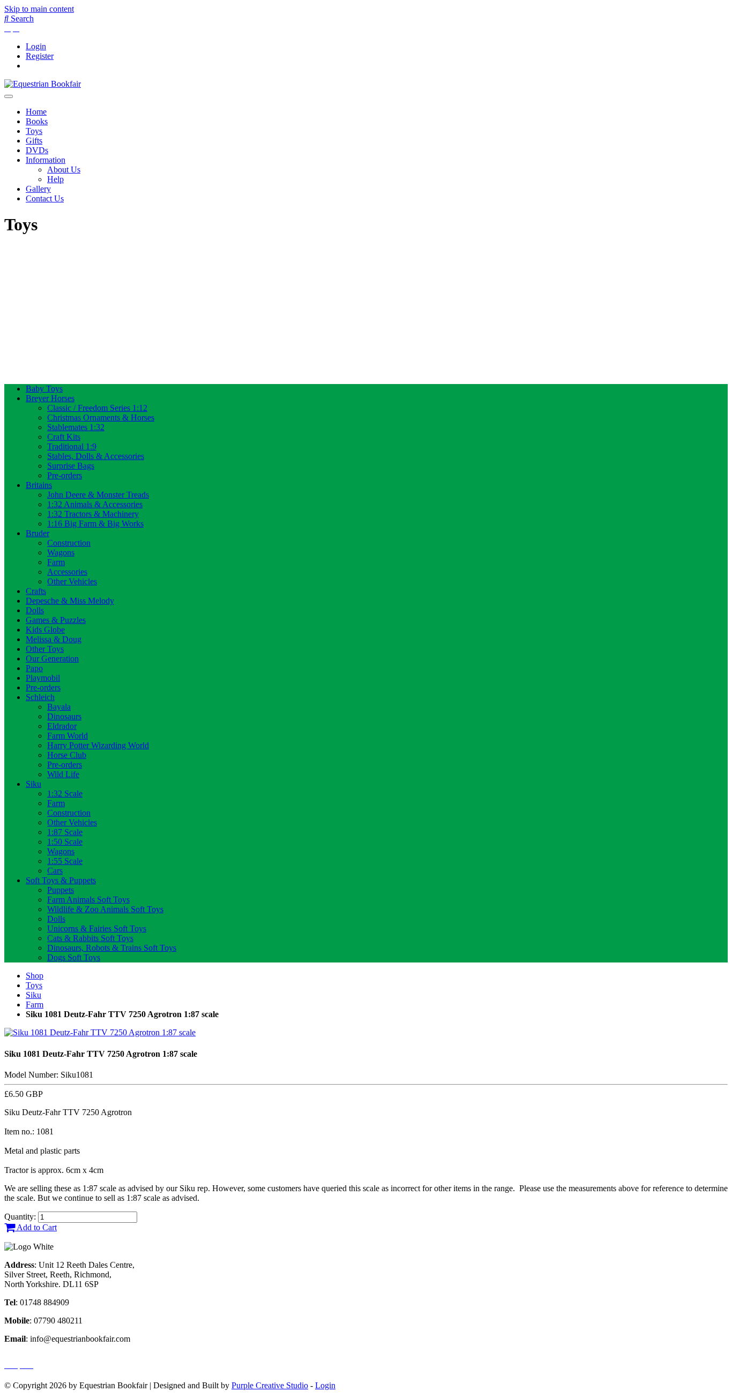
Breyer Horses (50, 398)
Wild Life (63, 774)
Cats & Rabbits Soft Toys (90, 938)
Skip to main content (39, 8)
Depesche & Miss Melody (70, 600)
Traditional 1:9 (71, 446)
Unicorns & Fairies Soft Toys (96, 928)
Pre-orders (64, 475)
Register (40, 56)
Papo (34, 668)
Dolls (35, 610)
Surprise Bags (70, 465)
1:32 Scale (65, 793)
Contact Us (45, 198)
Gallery (38, 188)
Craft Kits (63, 436)
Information (45, 159)
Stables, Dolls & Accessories (95, 456)
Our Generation (52, 658)
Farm (56, 562)
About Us (63, 169)
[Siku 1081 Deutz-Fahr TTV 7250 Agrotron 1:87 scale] (100, 1032)
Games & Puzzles (56, 620)
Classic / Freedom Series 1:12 (97, 407)
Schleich (40, 697)
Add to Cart (36, 1227)
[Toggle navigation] (8, 96)
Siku (33, 783)
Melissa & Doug (53, 639)
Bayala (59, 706)
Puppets (60, 889)
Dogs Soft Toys (73, 957)
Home (36, 111)
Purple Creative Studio (269, 1385)
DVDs (37, 150)
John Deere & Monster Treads (98, 494)
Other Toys (45, 648)
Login (36, 46)
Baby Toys (44, 388)
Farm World (67, 735)
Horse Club (66, 754)
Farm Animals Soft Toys (88, 899)
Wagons (60, 552)
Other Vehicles (72, 581)
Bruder (37, 533)
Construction (69, 542)
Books (37, 121)
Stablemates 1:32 (75, 427)
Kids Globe (45, 629)
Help (55, 179)
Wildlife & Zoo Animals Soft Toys (105, 909)
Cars (55, 870)
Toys (34, 131)
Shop (34, 975)
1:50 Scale (65, 841)
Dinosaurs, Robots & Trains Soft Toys (111, 947)
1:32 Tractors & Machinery (93, 513)
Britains (39, 485)
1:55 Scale (65, 861)
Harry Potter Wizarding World (98, 745)
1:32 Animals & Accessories (95, 504)
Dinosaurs (64, 716)
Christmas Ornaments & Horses (100, 417)
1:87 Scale (65, 832)
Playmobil (43, 677)
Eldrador (62, 726)
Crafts (36, 591)
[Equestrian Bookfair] (42, 83)
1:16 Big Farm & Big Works (95, 523)
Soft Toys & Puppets (61, 880)
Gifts (34, 140)
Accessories (67, 571)
